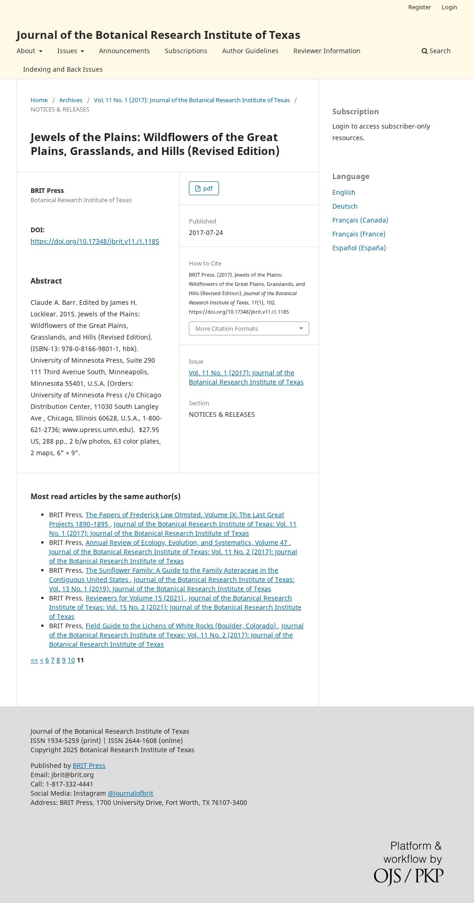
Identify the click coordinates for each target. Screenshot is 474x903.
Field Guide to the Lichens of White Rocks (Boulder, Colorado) (182, 625)
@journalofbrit (130, 793)
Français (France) (359, 233)
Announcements (124, 50)
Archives (70, 100)
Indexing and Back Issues (63, 69)
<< (34, 660)
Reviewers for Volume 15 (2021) (135, 598)
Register (419, 7)
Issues (68, 50)
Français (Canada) (360, 220)
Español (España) (359, 247)
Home (39, 100)
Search (439, 50)
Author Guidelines (250, 50)
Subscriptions (186, 50)
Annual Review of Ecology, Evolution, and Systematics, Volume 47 (187, 542)
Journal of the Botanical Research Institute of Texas (158, 34)
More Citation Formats (226, 328)
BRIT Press (89, 765)
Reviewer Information (327, 50)
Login (449, 7)
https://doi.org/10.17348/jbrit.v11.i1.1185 (95, 241)
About (27, 50)
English (344, 192)
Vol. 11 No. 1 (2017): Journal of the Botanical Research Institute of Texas (192, 100)
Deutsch (345, 206)
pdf (207, 188)
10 (71, 660)
